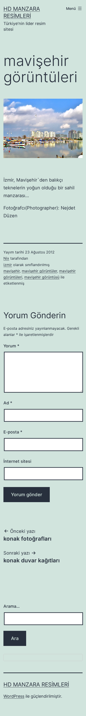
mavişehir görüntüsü (41, 277)
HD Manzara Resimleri (36, 684)
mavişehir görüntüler (39, 271)
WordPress (13, 696)
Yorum (11, 345)
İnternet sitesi (17, 461)
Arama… (11, 606)
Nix (6, 258)
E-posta (12, 432)
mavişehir (11, 271)
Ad (7, 402)
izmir (7, 264)
